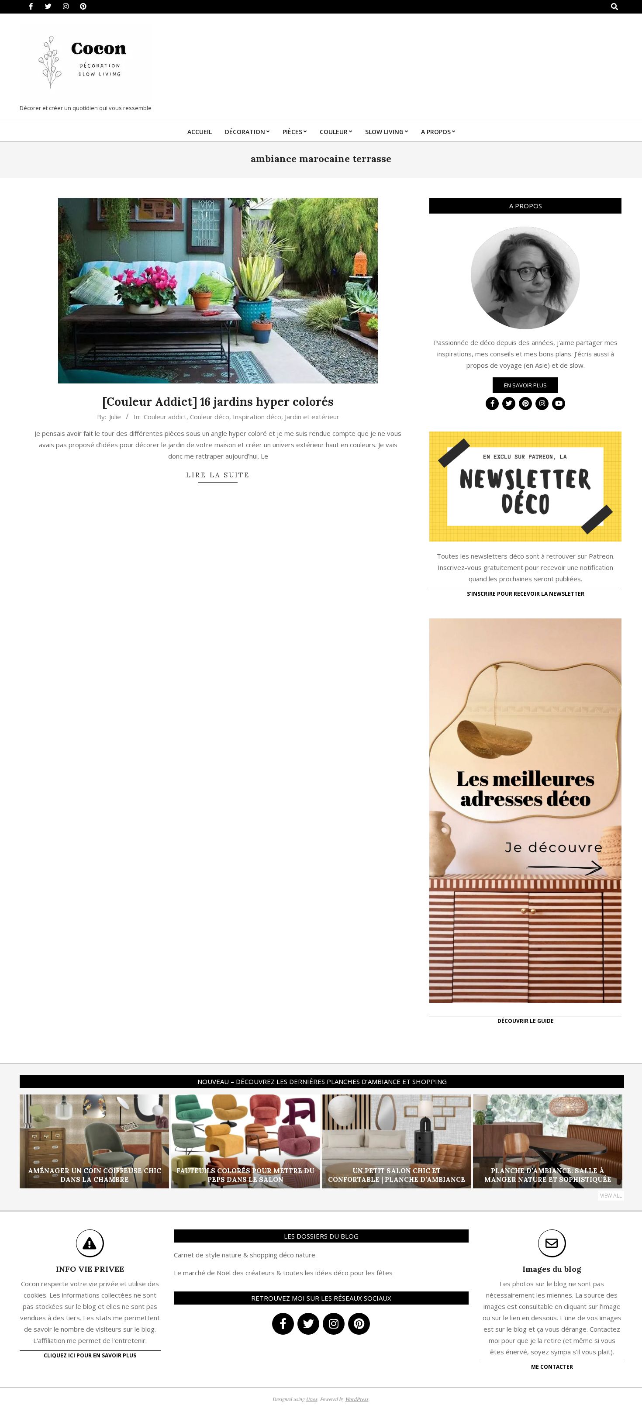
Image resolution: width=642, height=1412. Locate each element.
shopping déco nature (282, 1254)
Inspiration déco (257, 416)
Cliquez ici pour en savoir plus (90, 1355)
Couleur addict (165, 416)
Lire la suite (218, 475)
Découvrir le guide (525, 1021)
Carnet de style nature (208, 1254)
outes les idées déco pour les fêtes (339, 1272)
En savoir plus (525, 385)
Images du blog (551, 1269)
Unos (312, 1398)
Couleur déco (209, 416)
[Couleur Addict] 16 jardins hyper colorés (218, 401)
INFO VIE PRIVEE (90, 1269)
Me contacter (552, 1367)
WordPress (357, 1398)
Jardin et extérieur (312, 416)
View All (611, 1195)
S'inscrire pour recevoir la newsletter (525, 593)
